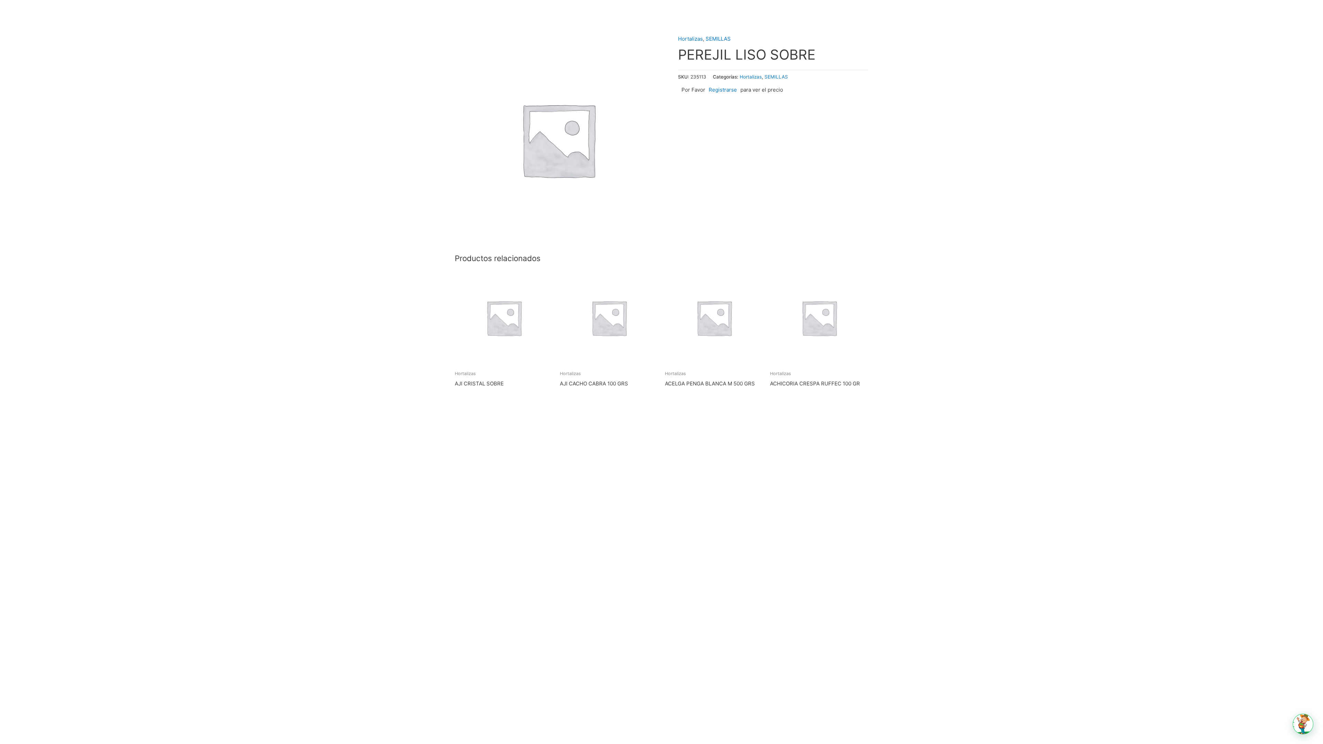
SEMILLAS (718, 38)
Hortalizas (690, 38)
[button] (1303, 724)
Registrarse (723, 89)
